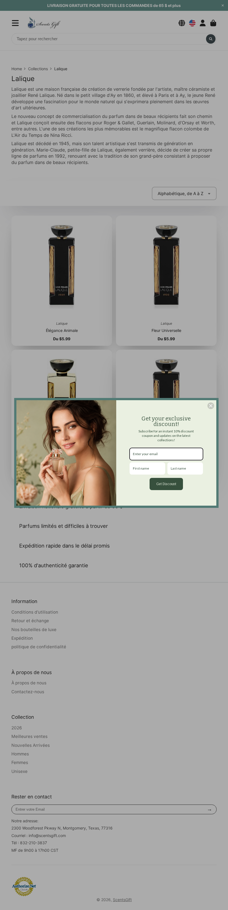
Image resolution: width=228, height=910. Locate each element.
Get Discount (166, 484)
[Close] (210, 405)
